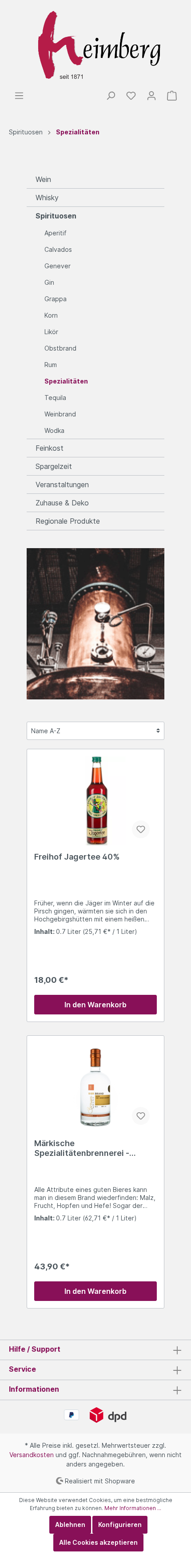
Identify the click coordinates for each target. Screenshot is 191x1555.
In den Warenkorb (95, 1004)
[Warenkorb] (172, 95)
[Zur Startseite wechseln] (95, 45)
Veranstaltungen (62, 484)
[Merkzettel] (131, 95)
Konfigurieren (120, 1524)
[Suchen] (110, 95)
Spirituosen (56, 215)
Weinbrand (60, 414)
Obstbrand (60, 348)
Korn (51, 315)
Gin (49, 282)
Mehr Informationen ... (132, 1508)
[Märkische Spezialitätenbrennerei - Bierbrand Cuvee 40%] (95, 1087)
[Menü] (19, 95)
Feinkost (50, 448)
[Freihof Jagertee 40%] (95, 800)
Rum (50, 364)
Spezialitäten (66, 381)
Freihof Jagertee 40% (76, 856)
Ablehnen (70, 1524)
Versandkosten (31, 1454)
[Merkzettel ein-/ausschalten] (141, 829)
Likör (51, 331)
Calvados (58, 249)
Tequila (55, 397)
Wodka (54, 430)
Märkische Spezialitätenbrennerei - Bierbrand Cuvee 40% (81, 1148)
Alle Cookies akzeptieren (98, 1542)
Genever (57, 266)
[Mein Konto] (151, 95)
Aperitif (55, 233)
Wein (43, 179)
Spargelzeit (54, 466)
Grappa (55, 299)
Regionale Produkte (68, 521)
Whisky (47, 197)
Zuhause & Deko (62, 502)
